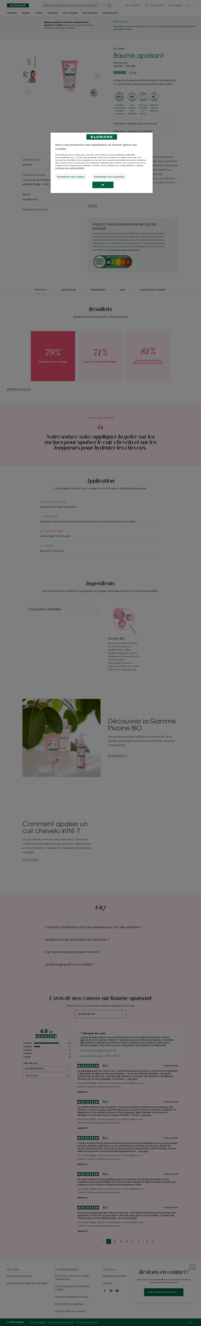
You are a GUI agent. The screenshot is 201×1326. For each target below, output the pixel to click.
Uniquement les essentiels (109, 177)
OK (102, 185)
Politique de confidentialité (69, 168)
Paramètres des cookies (71, 177)
